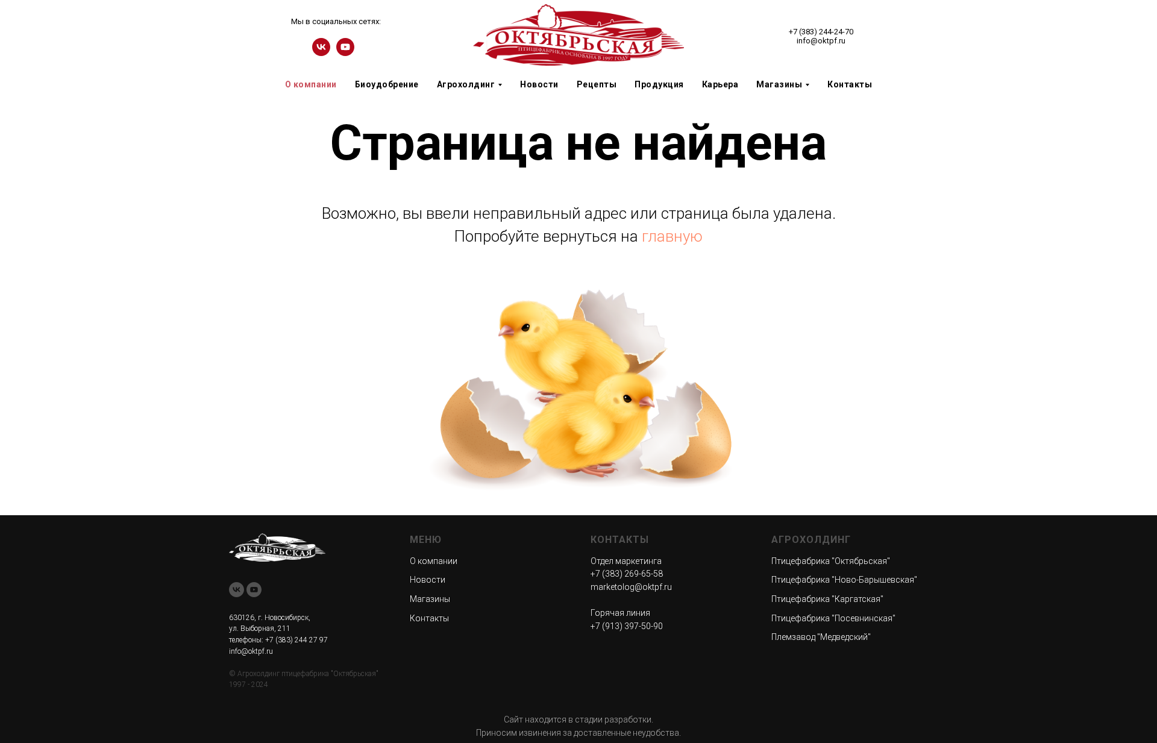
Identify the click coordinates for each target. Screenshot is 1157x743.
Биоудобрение (387, 84)
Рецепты (597, 84)
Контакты (849, 84)
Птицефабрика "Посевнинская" (833, 618)
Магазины (430, 599)
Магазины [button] (779, 84)
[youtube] (345, 53)
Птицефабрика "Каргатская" (827, 599)
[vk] (321, 53)
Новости (539, 84)
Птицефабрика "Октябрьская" (830, 561)
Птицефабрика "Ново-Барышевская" (844, 580)
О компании (311, 84)
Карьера (720, 84)
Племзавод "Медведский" (821, 637)
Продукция (659, 84)
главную (672, 236)
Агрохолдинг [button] (466, 84)
